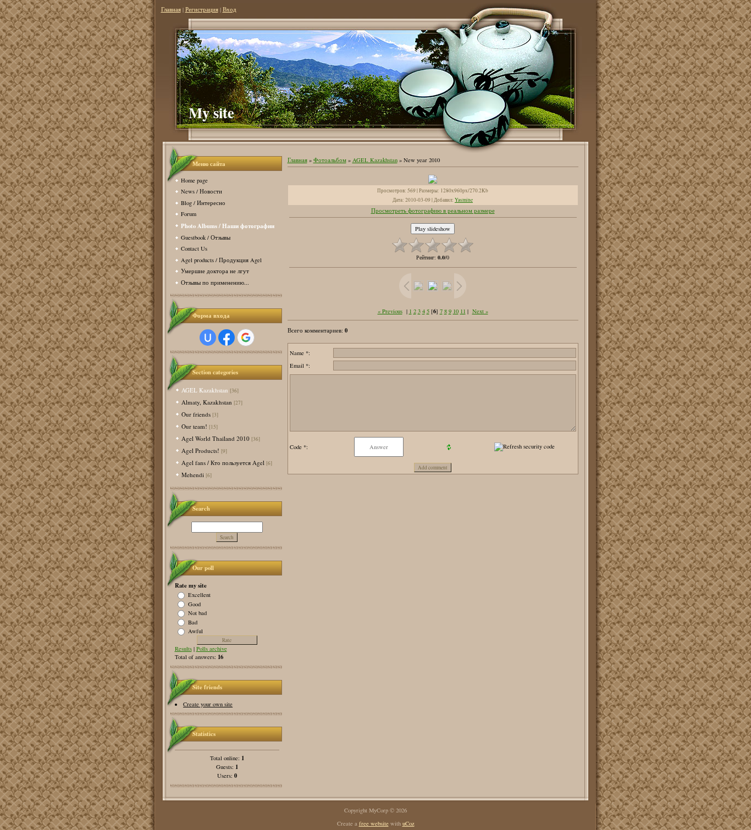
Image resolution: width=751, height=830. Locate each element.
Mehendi (192, 475)
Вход (229, 9)
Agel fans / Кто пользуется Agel (222, 462)
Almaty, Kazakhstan (206, 402)
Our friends (196, 414)
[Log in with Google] (246, 337)
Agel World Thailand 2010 (215, 438)
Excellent (199, 595)
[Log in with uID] (208, 337)
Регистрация (201, 9)
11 (463, 311)
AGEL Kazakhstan (204, 390)
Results (183, 648)
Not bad (197, 613)
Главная (171, 9)
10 (456, 311)
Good (194, 603)
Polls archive (211, 648)
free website (374, 823)
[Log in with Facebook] (226, 337)
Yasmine (464, 199)
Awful (195, 631)
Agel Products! (200, 450)
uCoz (408, 823)
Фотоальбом (329, 160)
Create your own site (208, 704)
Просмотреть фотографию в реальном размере (433, 210)
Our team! (194, 426)
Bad (192, 622)
